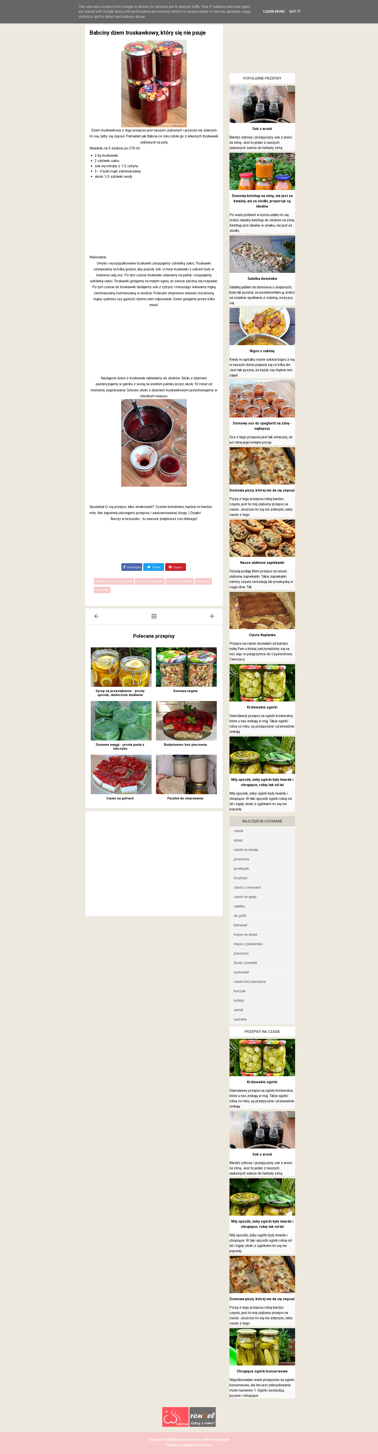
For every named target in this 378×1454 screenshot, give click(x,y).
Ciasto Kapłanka (262, 635)
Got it (295, 11)
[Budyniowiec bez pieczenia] (186, 720)
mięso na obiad (245, 934)
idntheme (210, 1439)
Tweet (156, 567)
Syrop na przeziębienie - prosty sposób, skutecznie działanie (120, 693)
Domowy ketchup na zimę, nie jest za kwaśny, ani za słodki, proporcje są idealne (262, 201)
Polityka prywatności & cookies (189, 1445)
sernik (238, 1010)
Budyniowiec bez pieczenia (185, 745)
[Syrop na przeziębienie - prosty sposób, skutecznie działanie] (121, 667)
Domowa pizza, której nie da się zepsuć (262, 490)
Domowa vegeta (185, 691)
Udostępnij (134, 567)
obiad (238, 840)
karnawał (240, 925)
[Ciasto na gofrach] (121, 774)
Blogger (223, 1439)
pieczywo (241, 953)
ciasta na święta (246, 850)
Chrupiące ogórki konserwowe (262, 1371)
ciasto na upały (245, 897)
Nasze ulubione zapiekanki (262, 563)
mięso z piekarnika (248, 944)
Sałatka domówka (262, 279)
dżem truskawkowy (149, 581)
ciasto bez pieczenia (250, 982)
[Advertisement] (154, 217)
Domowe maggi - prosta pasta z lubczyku (120, 747)
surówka (240, 1019)
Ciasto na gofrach (120, 798)
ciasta (238, 831)
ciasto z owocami (247, 887)
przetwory (203, 581)
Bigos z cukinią (262, 351)
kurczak (240, 991)
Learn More (274, 11)
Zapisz (177, 567)
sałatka (239, 906)
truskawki (102, 589)
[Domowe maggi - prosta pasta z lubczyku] (121, 720)
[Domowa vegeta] (186, 667)
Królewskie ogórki (262, 707)
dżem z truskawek (180, 581)
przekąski (241, 868)
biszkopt (240, 878)
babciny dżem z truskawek (114, 581)
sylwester (241, 972)
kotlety (239, 1000)
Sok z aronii (262, 129)
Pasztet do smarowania (185, 798)
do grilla (240, 916)
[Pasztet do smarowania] (186, 774)
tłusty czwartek (245, 963)
